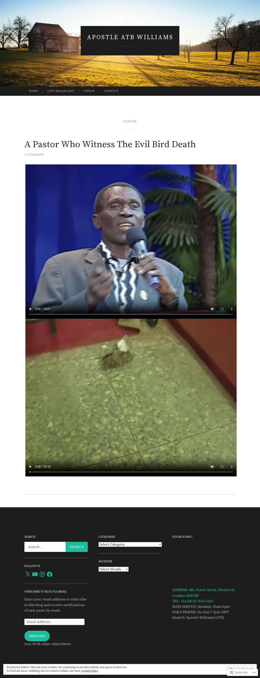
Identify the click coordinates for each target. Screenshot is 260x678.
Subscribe (37, 636)
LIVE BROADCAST (60, 91)
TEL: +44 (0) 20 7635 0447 (192, 601)
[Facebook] (49, 574)
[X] (27, 574)
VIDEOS (89, 91)
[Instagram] (42, 574)
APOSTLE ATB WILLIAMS (130, 37)
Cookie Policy (89, 670)
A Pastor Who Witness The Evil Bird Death (110, 144)
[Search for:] (56, 547)
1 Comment (34, 155)
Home (33, 91)
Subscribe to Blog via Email (45, 592)
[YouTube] (35, 574)
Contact (111, 91)
